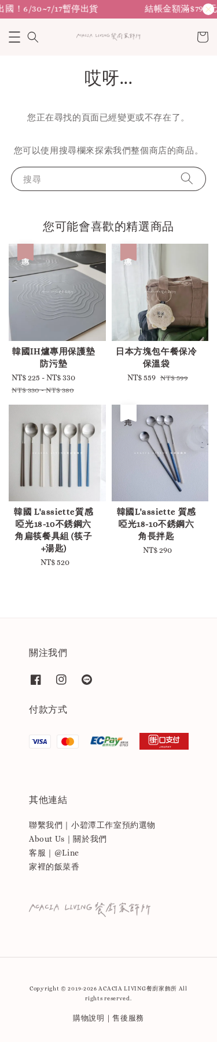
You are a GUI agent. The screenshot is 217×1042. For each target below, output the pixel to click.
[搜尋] (186, 178)
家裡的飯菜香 (54, 866)
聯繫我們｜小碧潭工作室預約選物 (92, 825)
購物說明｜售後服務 (108, 1018)
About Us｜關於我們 (68, 838)
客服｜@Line (54, 852)
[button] (14, 37)
